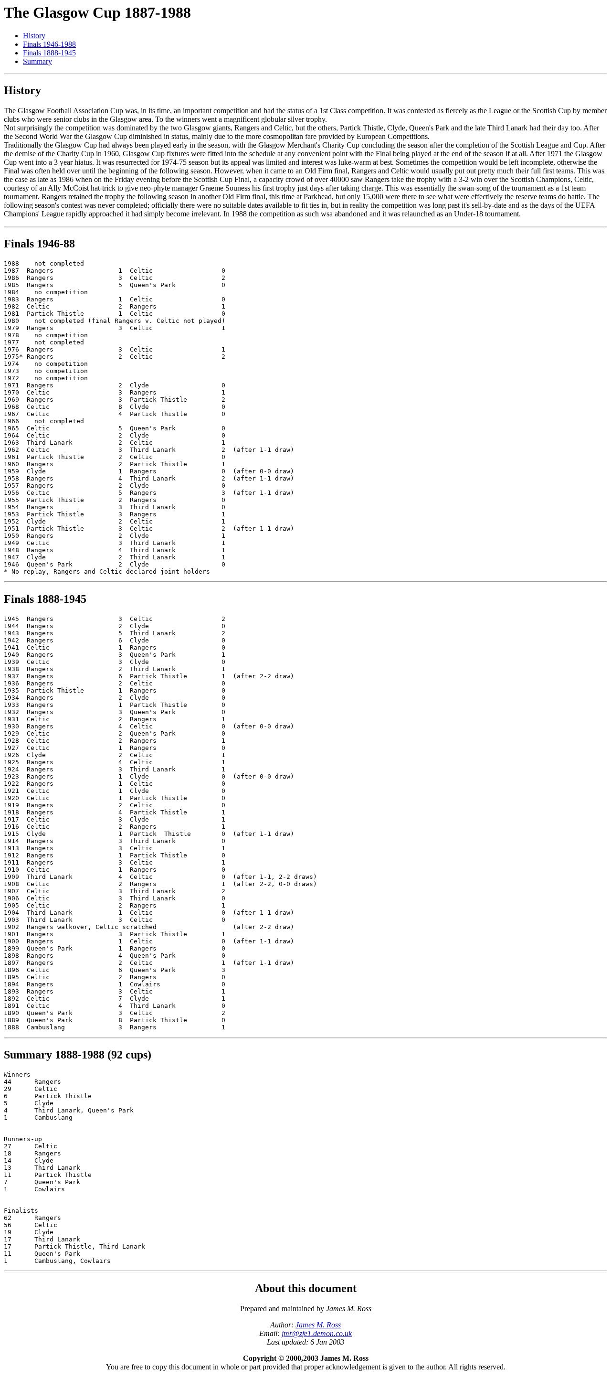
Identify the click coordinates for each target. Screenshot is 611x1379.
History (34, 36)
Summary (37, 61)
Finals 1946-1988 (49, 44)
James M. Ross (318, 1325)
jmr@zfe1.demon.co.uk (317, 1333)
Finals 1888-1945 (49, 53)
